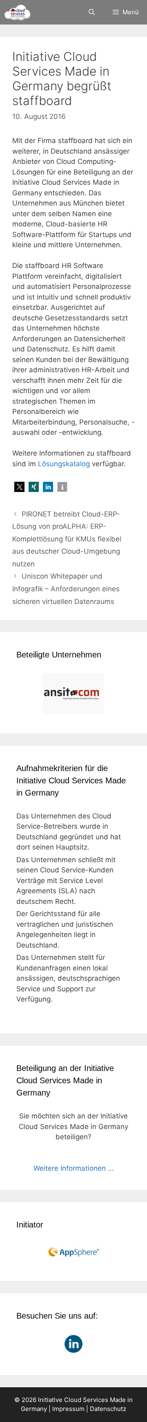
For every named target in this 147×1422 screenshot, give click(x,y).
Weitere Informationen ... (73, 1168)
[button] (19, 487)
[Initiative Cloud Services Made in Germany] (17, 12)
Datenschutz (108, 1409)
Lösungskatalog (64, 464)
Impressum (68, 1409)
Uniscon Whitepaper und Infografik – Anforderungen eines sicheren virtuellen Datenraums (66, 588)
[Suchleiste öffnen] (91, 12)
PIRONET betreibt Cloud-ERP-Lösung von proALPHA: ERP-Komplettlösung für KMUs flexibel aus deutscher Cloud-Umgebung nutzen (66, 539)
